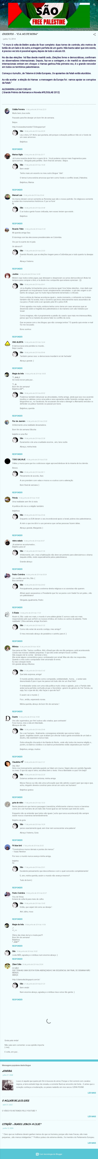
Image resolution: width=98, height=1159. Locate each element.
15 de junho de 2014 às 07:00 (36, 460)
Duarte (15, 717)
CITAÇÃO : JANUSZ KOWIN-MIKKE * (21, 1124)
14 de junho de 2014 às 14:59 (29, 274)
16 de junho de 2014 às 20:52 (34, 585)
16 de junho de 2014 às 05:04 (36, 575)
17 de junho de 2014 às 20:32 (33, 846)
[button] (94, 35)
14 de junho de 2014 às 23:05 (36, 421)
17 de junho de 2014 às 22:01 (34, 867)
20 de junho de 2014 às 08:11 (34, 472)
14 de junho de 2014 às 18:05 (35, 374)
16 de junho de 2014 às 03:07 (34, 541)
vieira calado (17, 541)
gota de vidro (17, 803)
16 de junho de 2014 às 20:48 (34, 208)
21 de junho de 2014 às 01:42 (34, 671)
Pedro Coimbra (18, 574)
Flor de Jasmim (18, 421)
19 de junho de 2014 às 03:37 (36, 893)
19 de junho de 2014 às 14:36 (35, 924)
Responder (17, 149)
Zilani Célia (16, 964)
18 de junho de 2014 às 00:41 (34, 284)
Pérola (15, 498)
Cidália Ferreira (18, 109)
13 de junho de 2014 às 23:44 (33, 195)
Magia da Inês (18, 373)
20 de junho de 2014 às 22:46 (34, 515)
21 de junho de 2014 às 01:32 (34, 625)
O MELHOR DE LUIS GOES (15, 1100)
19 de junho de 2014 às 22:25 (34, 775)
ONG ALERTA (17, 342)
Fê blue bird (17, 845)
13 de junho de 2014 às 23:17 (34, 155)
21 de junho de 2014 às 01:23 (34, 984)
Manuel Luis (17, 195)
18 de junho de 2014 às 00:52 (34, 393)
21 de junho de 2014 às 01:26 (34, 551)
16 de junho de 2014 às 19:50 (29, 717)
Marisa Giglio (17, 154)
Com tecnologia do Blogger (50, 1154)
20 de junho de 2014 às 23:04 (32, 964)
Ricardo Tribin (18, 229)
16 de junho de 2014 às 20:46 (34, 729)
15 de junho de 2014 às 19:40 (29, 498)
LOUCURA (7, 1071)
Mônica (15, 646)
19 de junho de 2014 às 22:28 (34, 438)
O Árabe (15, 613)
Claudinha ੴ (17, 762)
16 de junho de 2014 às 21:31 (34, 762)
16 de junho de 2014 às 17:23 (30, 613)
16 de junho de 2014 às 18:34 (29, 647)
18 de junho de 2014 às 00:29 (34, 131)
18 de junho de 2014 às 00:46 (34, 352)
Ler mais (92, 1093)
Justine (15, 274)
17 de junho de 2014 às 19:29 (34, 824)
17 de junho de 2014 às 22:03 (34, 251)
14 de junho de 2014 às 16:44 (34, 342)
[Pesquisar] (94, 5)
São (21, 131)
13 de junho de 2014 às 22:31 (36, 109)
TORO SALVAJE (18, 459)
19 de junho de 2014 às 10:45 (34, 903)
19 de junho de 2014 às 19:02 (27, 951)
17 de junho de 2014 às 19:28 (34, 165)
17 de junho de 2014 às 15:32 (34, 803)
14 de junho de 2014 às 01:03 (35, 229)
